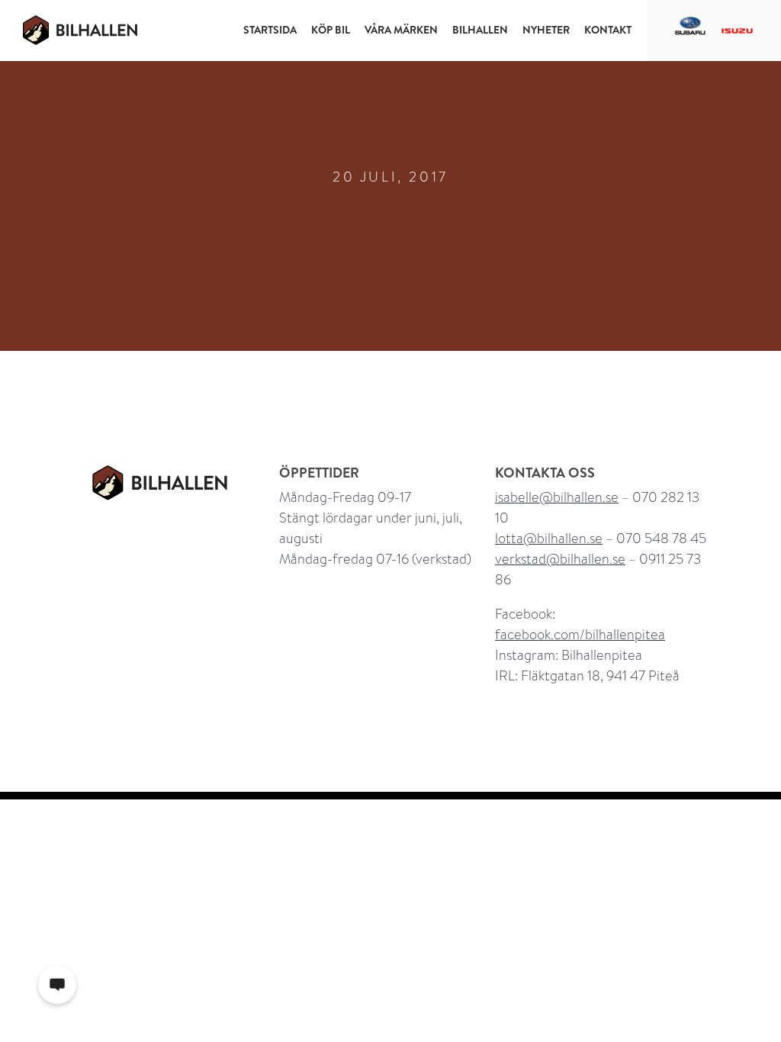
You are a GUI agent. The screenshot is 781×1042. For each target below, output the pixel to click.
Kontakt (608, 29)
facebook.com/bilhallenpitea (580, 635)
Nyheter (546, 29)
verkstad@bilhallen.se (560, 559)
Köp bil (330, 29)
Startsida (270, 29)
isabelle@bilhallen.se (557, 497)
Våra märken (401, 29)
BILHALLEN (480, 29)
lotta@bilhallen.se (549, 538)
